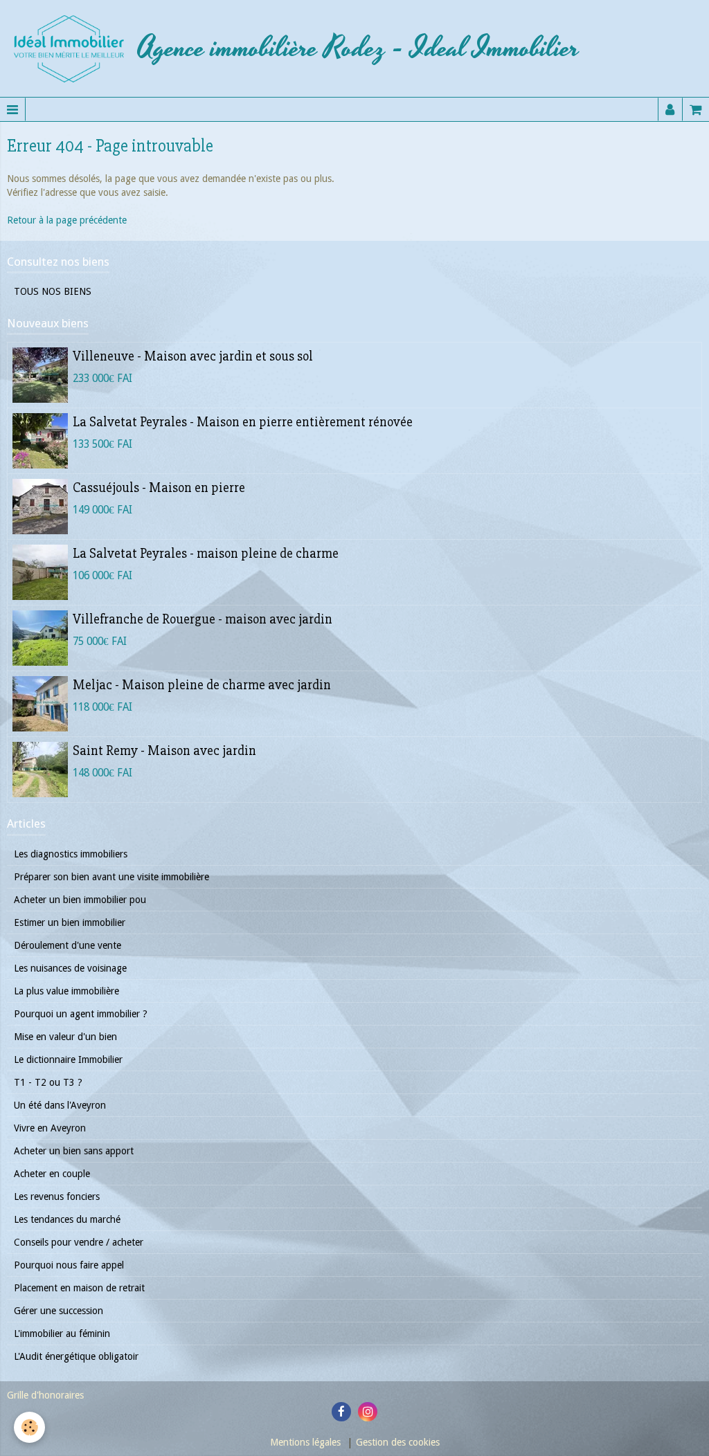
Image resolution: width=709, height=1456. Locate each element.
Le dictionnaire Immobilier (68, 1059)
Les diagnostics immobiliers (70, 853)
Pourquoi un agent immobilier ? (80, 1013)
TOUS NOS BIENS (52, 291)
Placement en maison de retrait (79, 1287)
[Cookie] (29, 1427)
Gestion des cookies (398, 1442)
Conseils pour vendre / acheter (78, 1242)
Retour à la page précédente (67, 220)
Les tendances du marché (67, 1219)
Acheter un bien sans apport (74, 1150)
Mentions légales (305, 1442)
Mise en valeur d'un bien (65, 1036)
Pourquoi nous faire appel (69, 1265)
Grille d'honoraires (45, 1395)
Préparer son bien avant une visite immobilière (111, 876)
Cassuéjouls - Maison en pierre (159, 488)
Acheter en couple (52, 1173)
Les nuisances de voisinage (70, 968)
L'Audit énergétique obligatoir (76, 1356)
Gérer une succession (58, 1310)
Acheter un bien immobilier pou (80, 899)
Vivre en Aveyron (50, 1128)
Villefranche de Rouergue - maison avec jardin (202, 620)
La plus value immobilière (66, 991)
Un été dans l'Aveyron (60, 1105)
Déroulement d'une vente (67, 945)
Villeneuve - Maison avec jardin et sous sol (193, 357)
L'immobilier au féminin (62, 1333)
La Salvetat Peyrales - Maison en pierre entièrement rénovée (243, 423)
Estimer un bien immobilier (69, 922)
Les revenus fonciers (57, 1196)
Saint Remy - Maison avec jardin (164, 751)
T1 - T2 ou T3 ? (48, 1082)
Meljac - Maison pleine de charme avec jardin (202, 685)
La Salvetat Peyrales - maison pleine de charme (206, 554)
